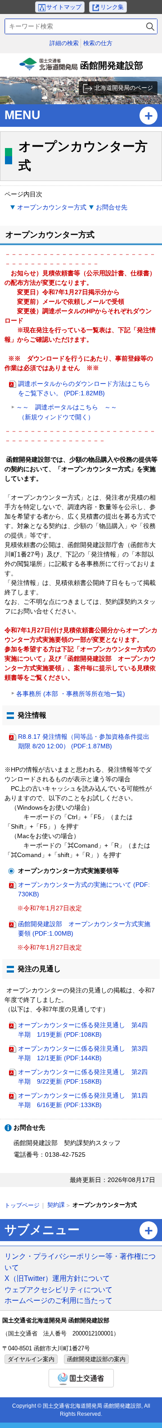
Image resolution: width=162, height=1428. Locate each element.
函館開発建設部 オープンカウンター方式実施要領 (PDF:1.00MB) (84, 928)
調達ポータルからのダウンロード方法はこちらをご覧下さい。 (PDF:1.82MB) (84, 388)
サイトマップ (63, 7)
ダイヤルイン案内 (31, 1359)
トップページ (22, 1205)
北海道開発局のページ (123, 87)
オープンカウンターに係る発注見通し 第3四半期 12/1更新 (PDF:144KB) (83, 1053)
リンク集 (112, 7)
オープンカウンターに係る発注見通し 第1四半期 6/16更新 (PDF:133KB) (83, 1100)
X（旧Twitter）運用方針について (57, 1278)
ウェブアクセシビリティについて (58, 1289)
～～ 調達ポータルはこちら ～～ (66, 412)
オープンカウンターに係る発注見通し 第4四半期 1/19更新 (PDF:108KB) (83, 1029)
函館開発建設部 (82, 68)
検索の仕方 (97, 43)
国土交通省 (81, 1378)
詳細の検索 (64, 43)
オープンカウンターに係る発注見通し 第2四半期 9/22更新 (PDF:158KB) (83, 1076)
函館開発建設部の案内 (96, 1359)
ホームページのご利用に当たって (58, 1300)
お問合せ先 (111, 207)
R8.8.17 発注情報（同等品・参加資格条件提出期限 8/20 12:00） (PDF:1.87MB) (83, 741)
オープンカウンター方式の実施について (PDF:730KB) (84, 889)
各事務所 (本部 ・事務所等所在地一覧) (70, 693)
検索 (150, 26)
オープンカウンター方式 (51, 207)
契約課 (56, 1204)
